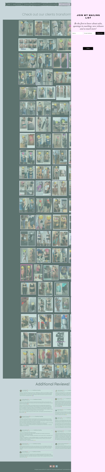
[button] (102, 2)
